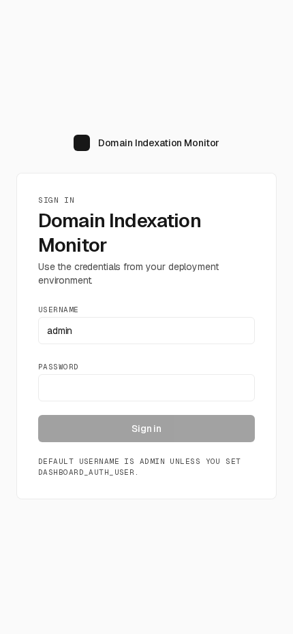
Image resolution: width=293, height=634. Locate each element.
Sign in (146, 428)
